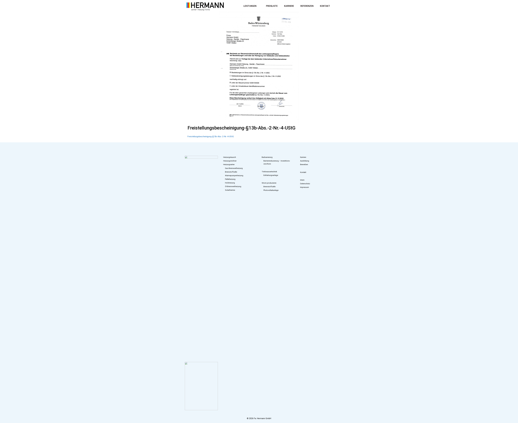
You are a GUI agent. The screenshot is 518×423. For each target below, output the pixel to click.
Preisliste (272, 6)
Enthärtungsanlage (270, 175)
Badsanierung (267, 157)
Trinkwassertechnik (269, 172)
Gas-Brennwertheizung (234, 168)
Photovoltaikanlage (270, 190)
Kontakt (325, 6)
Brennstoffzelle (231, 172)
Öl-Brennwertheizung (233, 186)
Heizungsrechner (229, 161)
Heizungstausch (229, 157)
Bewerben (304, 164)
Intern (302, 180)
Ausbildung (304, 161)
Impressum (304, 187)
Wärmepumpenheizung (234, 176)
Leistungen (249, 6)
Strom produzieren (269, 183)
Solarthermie (230, 190)
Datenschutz (305, 184)
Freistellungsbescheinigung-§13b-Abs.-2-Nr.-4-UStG (211, 136)
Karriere (289, 6)
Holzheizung (230, 183)
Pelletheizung (230, 179)
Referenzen (306, 6)
